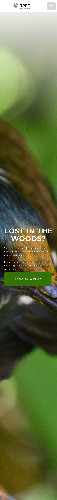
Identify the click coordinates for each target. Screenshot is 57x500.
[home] (28, 6)
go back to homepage (28, 279)
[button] (51, 6)
